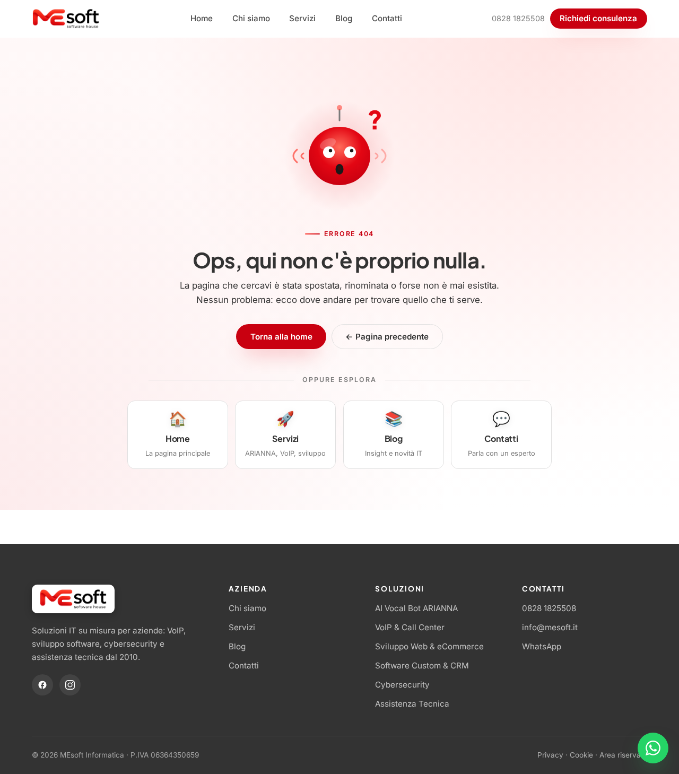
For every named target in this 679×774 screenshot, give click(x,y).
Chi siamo (251, 18)
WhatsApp (541, 646)
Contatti (387, 18)
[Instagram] (70, 684)
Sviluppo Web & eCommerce (429, 646)
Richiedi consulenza (598, 18)
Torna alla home (281, 337)
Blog (343, 18)
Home (201, 18)
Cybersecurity (402, 685)
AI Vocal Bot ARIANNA (416, 608)
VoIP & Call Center (410, 627)
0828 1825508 (518, 18)
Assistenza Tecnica (412, 704)
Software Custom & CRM (422, 665)
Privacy (550, 755)
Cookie (581, 755)
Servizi (302, 18)
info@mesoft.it (550, 627)
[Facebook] (42, 684)
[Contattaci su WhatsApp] (653, 748)
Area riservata (623, 755)
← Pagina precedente (387, 337)
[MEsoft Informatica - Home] (66, 18)
